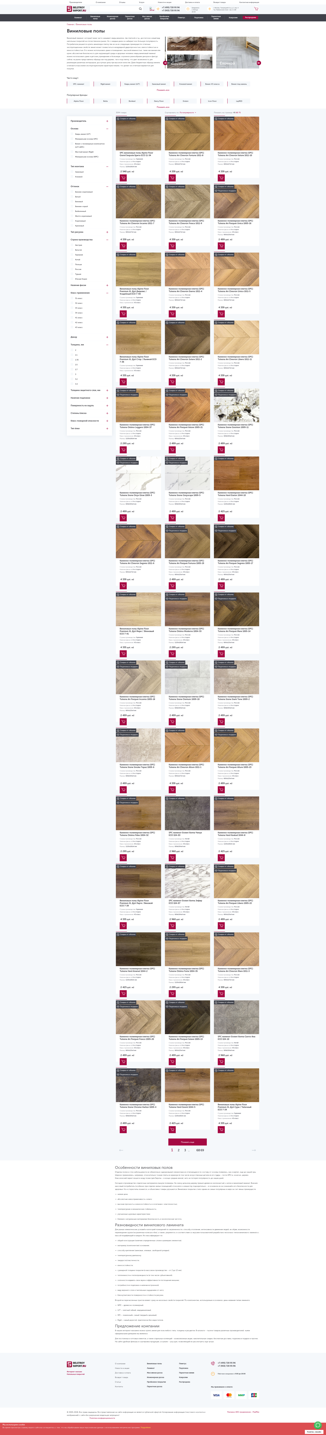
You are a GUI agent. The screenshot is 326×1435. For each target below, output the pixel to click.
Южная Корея (81, 279)
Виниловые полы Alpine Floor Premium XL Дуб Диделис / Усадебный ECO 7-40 (134, 291)
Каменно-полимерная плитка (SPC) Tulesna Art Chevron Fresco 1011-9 (186, 222)
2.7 (76, 369)
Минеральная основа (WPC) (86, 157)
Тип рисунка (77, 232)
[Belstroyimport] (76, 9)
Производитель (78, 121)
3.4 (76, 384)
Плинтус (181, 18)
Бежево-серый (81, 206)
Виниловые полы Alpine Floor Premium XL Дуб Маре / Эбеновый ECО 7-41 (137, 631)
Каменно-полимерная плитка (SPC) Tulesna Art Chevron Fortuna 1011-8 (186, 154)
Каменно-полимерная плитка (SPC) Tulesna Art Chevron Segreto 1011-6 (137, 562)
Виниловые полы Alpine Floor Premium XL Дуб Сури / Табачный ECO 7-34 (234, 1107)
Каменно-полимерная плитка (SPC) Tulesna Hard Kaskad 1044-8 (235, 833)
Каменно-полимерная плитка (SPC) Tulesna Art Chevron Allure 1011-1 (186, 765)
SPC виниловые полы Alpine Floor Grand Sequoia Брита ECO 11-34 (136, 154)
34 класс (79, 313)
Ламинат (78, 18)
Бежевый (79, 202)
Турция (78, 274)
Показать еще (187, 1142)
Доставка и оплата (192, 2)
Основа (74, 128)
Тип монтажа (77, 166)
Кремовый (79, 226)
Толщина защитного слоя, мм (85, 390)
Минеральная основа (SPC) (86, 139)
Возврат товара (219, 2)
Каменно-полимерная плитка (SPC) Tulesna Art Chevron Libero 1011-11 (235, 358)
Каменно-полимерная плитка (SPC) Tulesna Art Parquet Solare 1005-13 (186, 1037)
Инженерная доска (112, 17)
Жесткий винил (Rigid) (84, 152)
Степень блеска (78, 413)
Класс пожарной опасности (85, 421)
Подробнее (146, 1427)
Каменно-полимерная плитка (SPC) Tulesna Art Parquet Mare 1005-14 (235, 629)
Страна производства (82, 239)
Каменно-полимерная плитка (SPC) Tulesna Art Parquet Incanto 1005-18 (137, 697)
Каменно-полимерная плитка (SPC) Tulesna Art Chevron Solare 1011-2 (186, 358)
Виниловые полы (95, 17)
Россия (78, 269)
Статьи (118, 1382)
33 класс (79, 308)
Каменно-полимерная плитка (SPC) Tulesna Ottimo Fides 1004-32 (137, 833)
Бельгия (78, 250)
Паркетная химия (216, 17)
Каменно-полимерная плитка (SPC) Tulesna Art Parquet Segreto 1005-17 (235, 562)
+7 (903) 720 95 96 (171, 10)
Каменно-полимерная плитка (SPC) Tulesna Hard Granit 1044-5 (186, 1105)
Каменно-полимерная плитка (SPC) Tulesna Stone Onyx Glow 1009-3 (137, 494)
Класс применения (80, 293)
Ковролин (233, 18)
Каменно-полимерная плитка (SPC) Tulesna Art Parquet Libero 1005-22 (235, 901)
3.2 (76, 379)
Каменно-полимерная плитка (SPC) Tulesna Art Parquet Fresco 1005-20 (137, 1037)
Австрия (78, 245)
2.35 (77, 360)
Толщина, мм (77, 344)
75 (240, 113)
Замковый (79, 172)
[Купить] (123, 177)
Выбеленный (80, 211)
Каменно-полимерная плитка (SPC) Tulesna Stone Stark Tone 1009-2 (235, 697)
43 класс (79, 327)
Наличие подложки (80, 398)
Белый (77, 197)
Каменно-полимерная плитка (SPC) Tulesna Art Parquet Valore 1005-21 (186, 426)
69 (202, 1150)
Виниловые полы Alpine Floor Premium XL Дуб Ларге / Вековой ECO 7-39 (136, 903)
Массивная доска (147, 17)
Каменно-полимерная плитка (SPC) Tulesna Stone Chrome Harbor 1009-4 (138, 1105)
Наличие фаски (78, 285)
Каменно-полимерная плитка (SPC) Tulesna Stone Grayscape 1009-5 (186, 494)
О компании (101, 2)
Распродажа (250, 17)
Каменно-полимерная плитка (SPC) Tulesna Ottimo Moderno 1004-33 (186, 629)
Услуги (141, 2)
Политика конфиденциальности (102, 1418)
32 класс (79, 303)
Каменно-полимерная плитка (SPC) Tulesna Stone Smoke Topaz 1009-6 (137, 765)
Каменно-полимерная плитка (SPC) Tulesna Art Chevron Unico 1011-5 (235, 290)
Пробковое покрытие (164, 17)
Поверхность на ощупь (82, 405)
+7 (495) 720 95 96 (171, 7)
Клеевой (78, 177)
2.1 (76, 355)
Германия (79, 255)
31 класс (78, 298)
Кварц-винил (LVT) (83, 134)
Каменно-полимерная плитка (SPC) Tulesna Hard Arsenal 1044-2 (137, 969)
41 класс (79, 318)
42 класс (79, 322)
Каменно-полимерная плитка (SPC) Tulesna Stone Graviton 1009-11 (235, 426)
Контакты (119, 1386)
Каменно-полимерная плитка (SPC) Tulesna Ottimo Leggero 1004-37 (137, 426)
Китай (77, 260)
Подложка (198, 18)
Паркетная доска (129, 17)
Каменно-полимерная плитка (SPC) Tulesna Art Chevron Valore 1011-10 (235, 154)
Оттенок (75, 186)
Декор (74, 337)
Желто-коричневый (83, 216)
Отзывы (122, 2)
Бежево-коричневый (84, 192)
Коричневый (80, 221)
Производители (75, 2)
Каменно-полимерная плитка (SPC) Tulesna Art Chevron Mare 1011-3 (235, 969)
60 (237, 113)
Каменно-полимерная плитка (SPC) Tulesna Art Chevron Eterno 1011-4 (186, 290)
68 (198, 1150)
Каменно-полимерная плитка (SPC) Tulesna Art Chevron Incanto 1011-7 (137, 222)
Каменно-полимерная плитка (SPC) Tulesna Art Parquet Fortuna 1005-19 (186, 562)
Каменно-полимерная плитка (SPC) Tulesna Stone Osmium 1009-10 (186, 697)
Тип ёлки (75, 428)
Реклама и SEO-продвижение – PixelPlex (243, 1412)
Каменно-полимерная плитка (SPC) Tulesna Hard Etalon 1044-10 (235, 494)
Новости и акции (164, 2)
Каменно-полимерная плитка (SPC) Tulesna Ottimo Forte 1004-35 (186, 969)
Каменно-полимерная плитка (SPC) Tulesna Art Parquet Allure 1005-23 (235, 765)
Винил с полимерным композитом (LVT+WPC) (90, 145)
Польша (78, 264)
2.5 (76, 365)
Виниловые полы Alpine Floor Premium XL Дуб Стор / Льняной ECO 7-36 (138, 359)
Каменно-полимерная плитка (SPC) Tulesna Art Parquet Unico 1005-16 (235, 222)
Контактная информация (249, 2)
